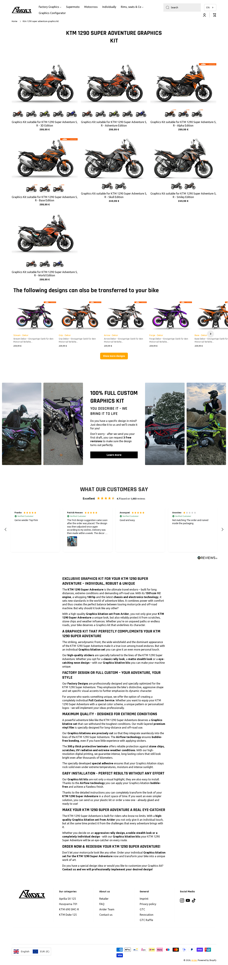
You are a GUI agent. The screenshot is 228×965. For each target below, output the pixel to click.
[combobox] (182, 7)
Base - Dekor (201, 335)
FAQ (101, 904)
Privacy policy (148, 904)
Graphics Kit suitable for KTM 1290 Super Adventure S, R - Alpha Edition (183, 123)
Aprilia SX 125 (67, 898)
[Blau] (183, 114)
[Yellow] (45, 114)
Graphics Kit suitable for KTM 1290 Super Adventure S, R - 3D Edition (45, 123)
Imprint (144, 898)
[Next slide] (210, 333)
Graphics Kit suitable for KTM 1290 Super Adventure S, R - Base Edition (45, 199)
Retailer (103, 898)
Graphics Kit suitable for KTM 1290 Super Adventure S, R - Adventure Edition (114, 123)
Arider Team (106, 909)
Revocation (146, 914)
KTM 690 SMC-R (69, 909)
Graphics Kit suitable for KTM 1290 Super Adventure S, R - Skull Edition (114, 195)
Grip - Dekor (65, 335)
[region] (114, 529)
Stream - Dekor (20, 335)
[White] (31, 114)
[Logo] (22, 10)
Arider (194, 960)
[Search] (166, 7)
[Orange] (18, 114)
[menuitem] (50, 7)
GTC (142, 909)
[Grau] (31, 189)
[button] (214, 15)
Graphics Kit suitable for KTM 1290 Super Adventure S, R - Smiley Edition (183, 195)
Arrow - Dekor (111, 335)
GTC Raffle (146, 920)
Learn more (114, 454)
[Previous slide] (17, 333)
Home (14, 21)
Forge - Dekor (156, 335)
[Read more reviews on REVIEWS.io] (207, 558)
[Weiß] (197, 114)
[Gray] (58, 114)
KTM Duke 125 (68, 914)
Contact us (105, 914)
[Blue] (71, 114)
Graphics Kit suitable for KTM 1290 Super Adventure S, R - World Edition (45, 273)
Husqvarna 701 (68, 904)
